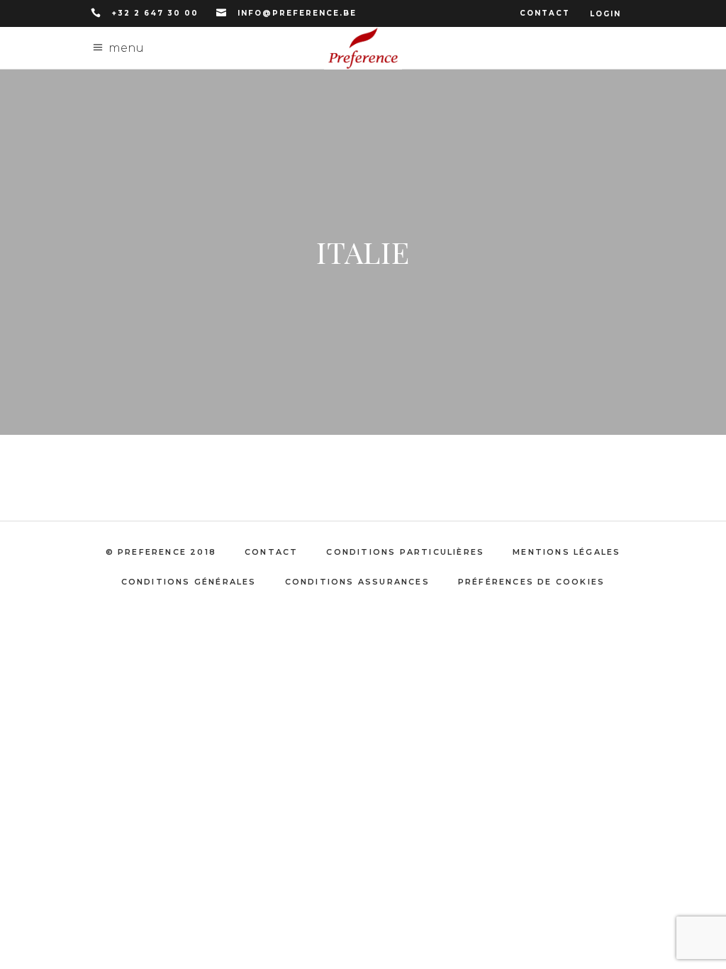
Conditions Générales (189, 582)
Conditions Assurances (357, 582)
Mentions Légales (566, 552)
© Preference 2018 (161, 552)
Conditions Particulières (405, 552)
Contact (545, 13)
